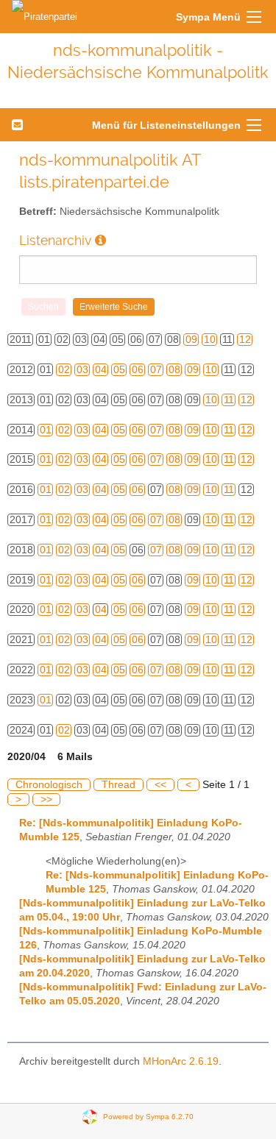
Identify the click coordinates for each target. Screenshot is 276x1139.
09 (191, 339)
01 (46, 430)
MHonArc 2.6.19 (181, 1061)
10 (210, 339)
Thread (118, 784)
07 (156, 369)
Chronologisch (48, 784)
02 (64, 369)
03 (82, 369)
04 (101, 369)
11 (229, 399)
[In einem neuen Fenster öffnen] (100, 240)
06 (138, 369)
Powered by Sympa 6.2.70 (148, 1117)
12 (245, 339)
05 (119, 369)
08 (174, 369)
